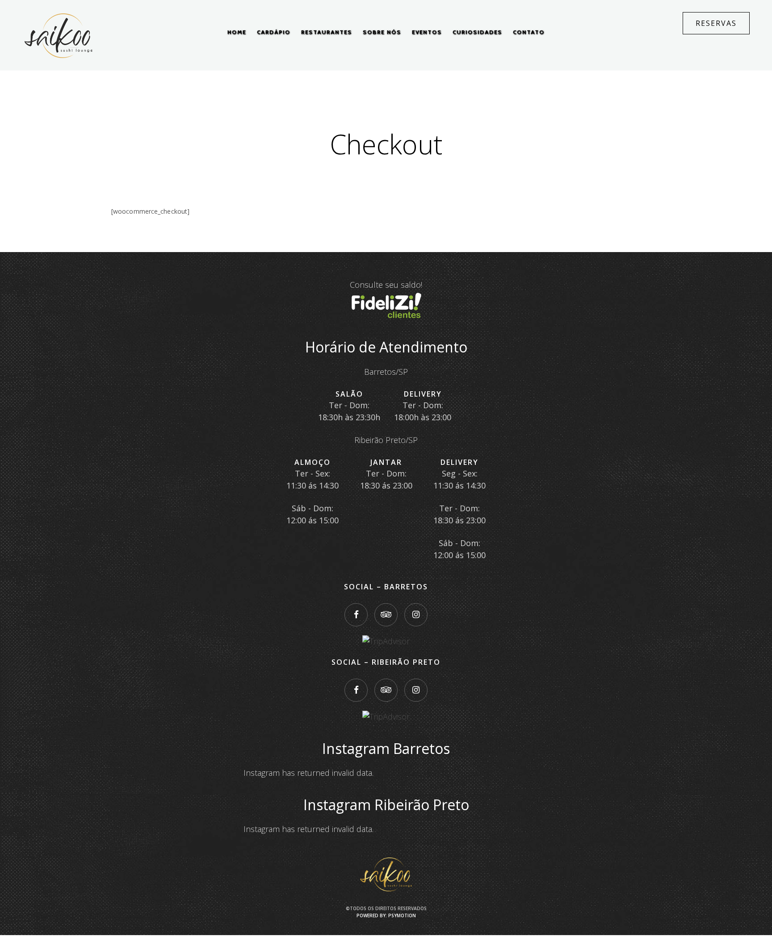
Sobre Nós (382, 32)
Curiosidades (477, 32)
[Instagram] (416, 614)
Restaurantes (326, 32)
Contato (529, 32)
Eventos (427, 32)
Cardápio (273, 32)
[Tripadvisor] (386, 614)
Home (236, 32)
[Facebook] (356, 614)
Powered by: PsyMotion (386, 915)
